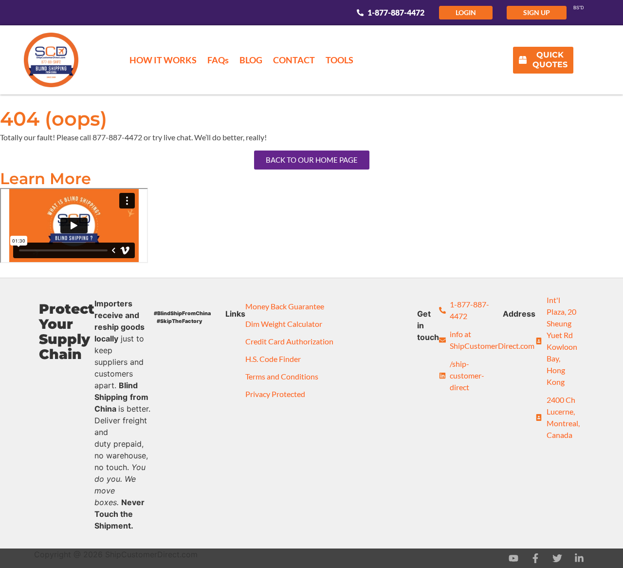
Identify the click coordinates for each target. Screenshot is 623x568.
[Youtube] (513, 558)
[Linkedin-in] (579, 558)
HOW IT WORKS (163, 60)
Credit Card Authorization (289, 341)
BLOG (250, 60)
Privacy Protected (275, 393)
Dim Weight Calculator (283, 323)
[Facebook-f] (535, 558)
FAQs (218, 60)
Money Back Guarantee (284, 306)
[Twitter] (557, 558)
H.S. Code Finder (273, 358)
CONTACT (294, 60)
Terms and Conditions (281, 376)
